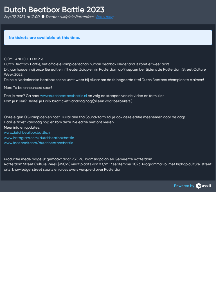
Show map (104, 17)
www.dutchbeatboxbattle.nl (63, 96)
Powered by (185, 186)
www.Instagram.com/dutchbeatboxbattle (39, 138)
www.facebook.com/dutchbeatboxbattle (38, 143)
